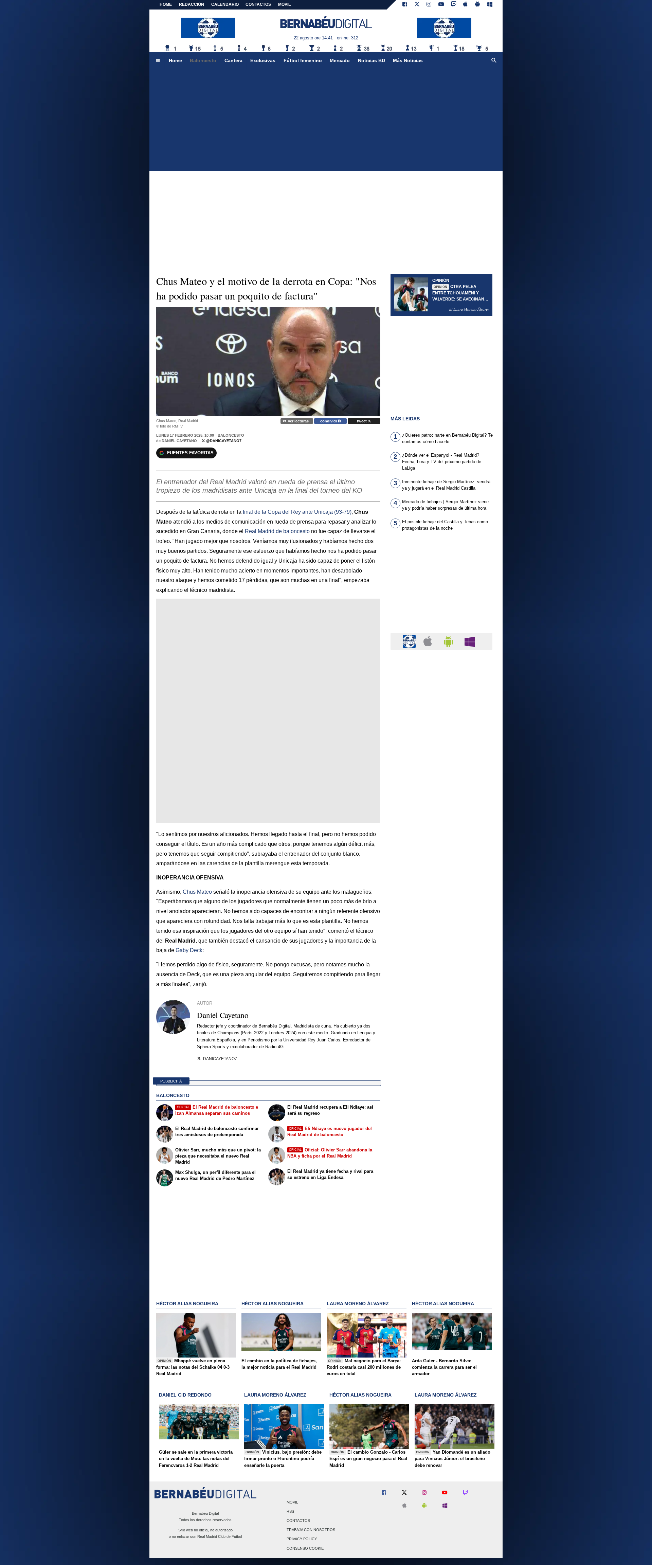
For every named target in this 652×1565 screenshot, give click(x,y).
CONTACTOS (258, 4)
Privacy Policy (302, 1539)
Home (166, 4)
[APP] (410, 640)
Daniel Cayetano (179, 441)
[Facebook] (404, 5)
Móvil (292, 1502)
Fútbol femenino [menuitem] (303, 60)
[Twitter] (417, 5)
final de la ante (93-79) (297, 512)
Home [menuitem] (175, 60)
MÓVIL (284, 4)
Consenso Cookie (305, 1548)
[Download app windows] (489, 5)
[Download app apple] (465, 5)
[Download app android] (477, 5)
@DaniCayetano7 (223, 441)
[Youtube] (441, 5)
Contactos (298, 1520)
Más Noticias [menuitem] (408, 60)
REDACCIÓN (191, 4)
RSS (290, 1511)
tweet (362, 421)
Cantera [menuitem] (233, 60)
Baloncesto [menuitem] (203, 60)
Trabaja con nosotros (311, 1530)
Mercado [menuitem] (340, 60)
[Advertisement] (326, 120)
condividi (329, 421)
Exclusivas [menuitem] (262, 60)
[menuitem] (158, 61)
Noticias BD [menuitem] (371, 60)
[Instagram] (428, 5)
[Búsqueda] (494, 61)
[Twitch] (453, 5)
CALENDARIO (225, 4)
